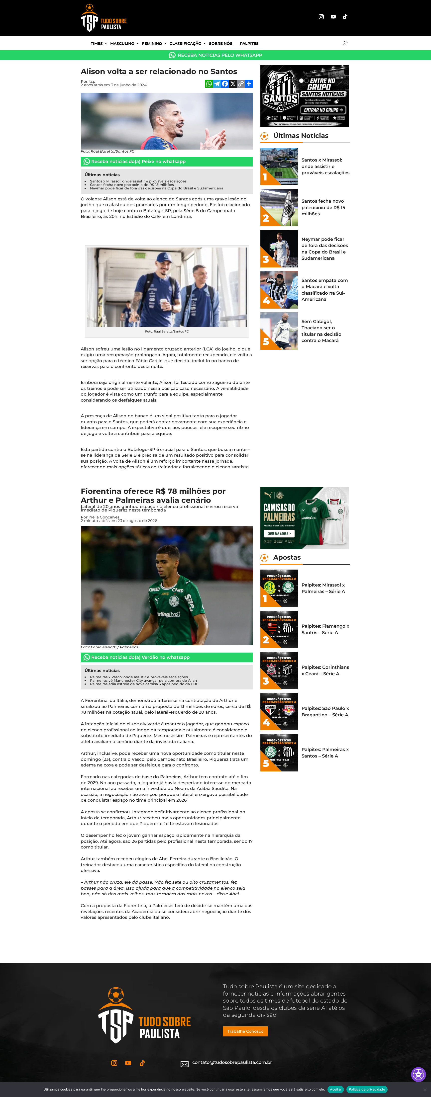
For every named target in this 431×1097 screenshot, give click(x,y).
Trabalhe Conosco (245, 1031)
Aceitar (335, 1089)
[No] (424, 1089)
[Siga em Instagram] (321, 17)
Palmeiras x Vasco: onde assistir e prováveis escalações (139, 677)
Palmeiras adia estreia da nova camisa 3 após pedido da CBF (144, 684)
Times (97, 43)
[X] (233, 84)
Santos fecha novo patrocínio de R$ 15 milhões (132, 184)
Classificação (186, 43)
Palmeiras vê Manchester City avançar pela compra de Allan (143, 680)
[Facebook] (225, 84)
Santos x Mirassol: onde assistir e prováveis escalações (138, 181)
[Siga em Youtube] (333, 17)
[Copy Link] (241, 84)
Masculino (122, 43)
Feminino (152, 43)
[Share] (249, 84)
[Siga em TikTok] (345, 17)
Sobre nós (220, 43)
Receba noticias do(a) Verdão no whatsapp (140, 657)
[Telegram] (217, 84)
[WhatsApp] (209, 84)
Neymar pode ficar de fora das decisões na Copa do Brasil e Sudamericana (156, 188)
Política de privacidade (367, 1089)
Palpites (249, 43)
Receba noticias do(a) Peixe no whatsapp (138, 161)
